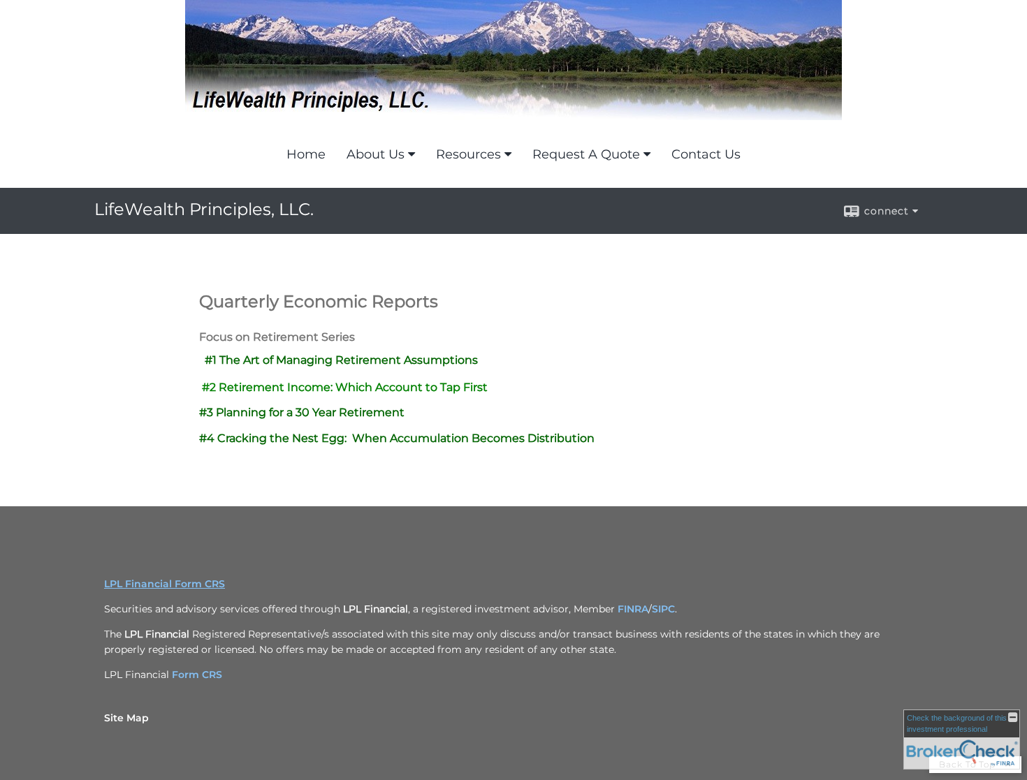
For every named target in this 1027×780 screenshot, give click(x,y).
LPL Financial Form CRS (164, 583)
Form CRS (197, 674)
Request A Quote (586, 154)
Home (306, 154)
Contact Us (706, 154)
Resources (468, 154)
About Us (376, 154)
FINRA (633, 609)
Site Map (126, 718)
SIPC (663, 609)
